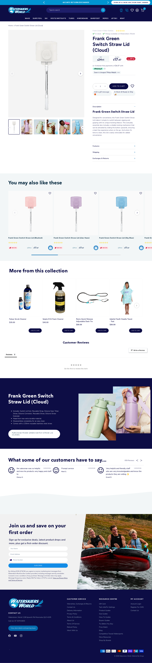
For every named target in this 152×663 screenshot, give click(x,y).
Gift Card (102, 604)
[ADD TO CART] (50, 247)
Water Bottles (108, 31)
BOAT (122, 18)
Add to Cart (119, 86)
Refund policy (72, 627)
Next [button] (80, 73)
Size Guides (103, 614)
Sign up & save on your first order (131, 2)
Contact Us (71, 607)
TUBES (71, 18)
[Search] (103, 10)
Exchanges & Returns (101, 158)
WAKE (27, 18)
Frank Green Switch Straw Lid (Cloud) (29, 25)
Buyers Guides (104, 620)
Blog (100, 630)
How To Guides (105, 617)
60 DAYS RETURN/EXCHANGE (76, 2)
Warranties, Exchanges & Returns (79, 604)
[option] (46, 73)
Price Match (103, 627)
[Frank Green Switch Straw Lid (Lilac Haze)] (76, 213)
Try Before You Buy (106, 624)
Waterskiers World (125, 656)
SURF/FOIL (37, 18)
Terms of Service (73, 624)
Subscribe (38, 565)
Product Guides (104, 610)
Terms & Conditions (74, 617)
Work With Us (72, 630)
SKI (46, 18)
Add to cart (35, 330)
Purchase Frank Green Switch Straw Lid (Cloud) (32, 434)
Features (96, 146)
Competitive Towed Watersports (111, 634)
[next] (136, 306)
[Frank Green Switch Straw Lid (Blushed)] (30, 213)
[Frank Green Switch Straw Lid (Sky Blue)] (121, 213)
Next (108, 2)
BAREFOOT (95, 18)
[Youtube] (15, 636)
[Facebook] (9, 636)
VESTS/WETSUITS (58, 18)
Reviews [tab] (9, 354)
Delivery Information (74, 610)
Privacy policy (72, 614)
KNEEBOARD (82, 18)
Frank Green (97, 31)
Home (10, 25)
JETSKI (114, 18)
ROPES (106, 18)
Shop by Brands (105, 640)
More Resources (105, 637)
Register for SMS (137, 607)
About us (70, 620)
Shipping (96, 152)
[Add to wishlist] (132, 86)
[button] (137, 212)
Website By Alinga (138, 656)
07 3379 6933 (19, 621)
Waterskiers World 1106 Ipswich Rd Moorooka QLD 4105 (29, 617)
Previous (44, 2)
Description (97, 107)
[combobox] (76, 10)
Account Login (136, 604)
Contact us (135, 610)
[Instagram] (21, 636)
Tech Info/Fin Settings (107, 607)
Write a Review (139, 350)
